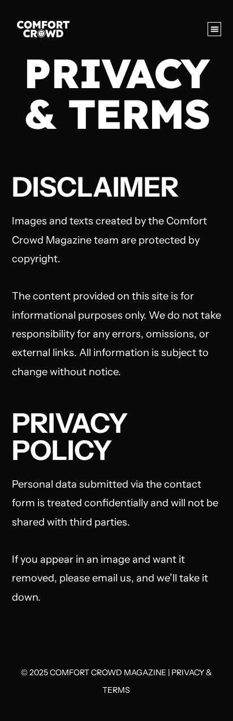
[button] (215, 29)
